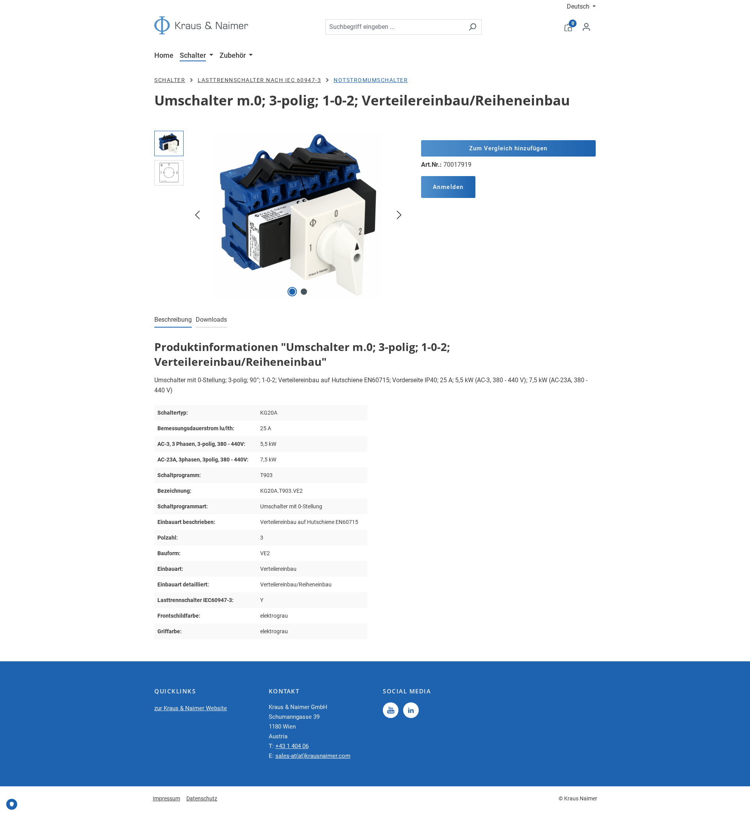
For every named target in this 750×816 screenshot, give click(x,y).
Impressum (166, 798)
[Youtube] (390, 710)
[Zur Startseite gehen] (201, 25)
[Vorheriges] (197, 214)
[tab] (173, 320)
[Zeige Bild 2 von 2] (304, 292)
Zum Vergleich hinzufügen (508, 148)
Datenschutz (201, 798)
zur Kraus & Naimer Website (190, 708)
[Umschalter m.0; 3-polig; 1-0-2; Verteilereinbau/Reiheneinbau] (298, 215)
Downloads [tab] (211, 319)
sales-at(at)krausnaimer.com (312, 755)
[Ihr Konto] (586, 27)
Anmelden (448, 187)
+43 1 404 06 (292, 746)
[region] (279, 215)
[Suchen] (472, 27)
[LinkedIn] (411, 710)
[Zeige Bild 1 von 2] (292, 292)
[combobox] (394, 27)
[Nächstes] (399, 214)
